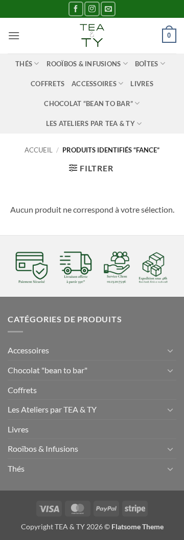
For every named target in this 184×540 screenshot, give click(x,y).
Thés (23, 64)
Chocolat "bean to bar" (47, 370)
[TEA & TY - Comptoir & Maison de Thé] (92, 36)
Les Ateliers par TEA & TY (90, 123)
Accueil (39, 150)
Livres (141, 84)
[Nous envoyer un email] (108, 9)
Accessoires (94, 84)
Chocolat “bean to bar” (88, 103)
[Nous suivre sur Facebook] (75, 9)
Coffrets (47, 84)
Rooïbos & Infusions (84, 64)
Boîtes (146, 64)
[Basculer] (170, 350)
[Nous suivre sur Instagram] (91, 9)
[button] (14, 35)
